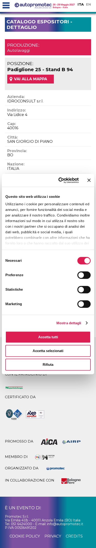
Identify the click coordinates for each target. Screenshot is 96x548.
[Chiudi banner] (89, 180)
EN (88, 4)
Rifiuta (48, 364)
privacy (53, 536)
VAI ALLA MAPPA (30, 79)
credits (74, 536)
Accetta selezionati (48, 351)
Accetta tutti (48, 337)
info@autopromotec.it (65, 524)
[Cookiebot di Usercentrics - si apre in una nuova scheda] (59, 180)
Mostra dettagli (68, 323)
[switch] (84, 275)
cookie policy (25, 536)
